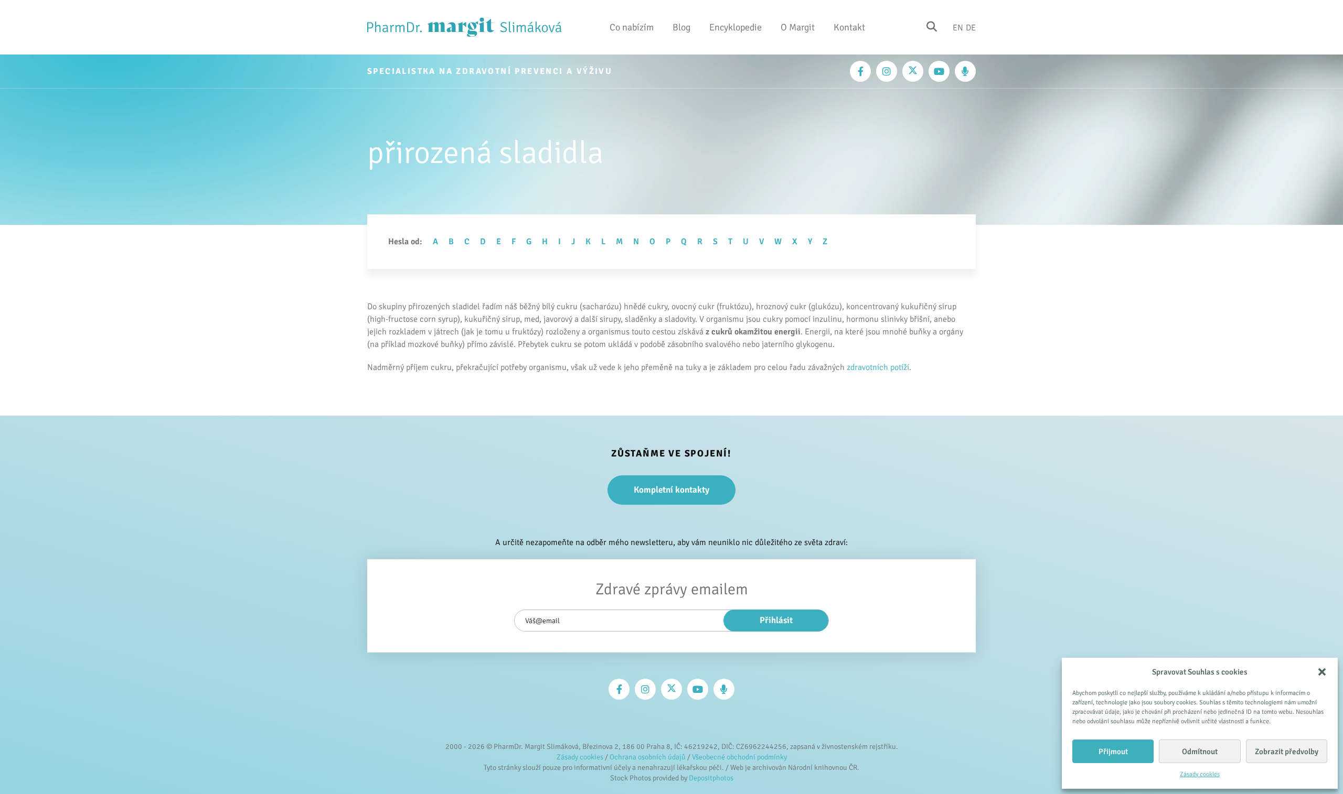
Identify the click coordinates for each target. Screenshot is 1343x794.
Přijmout (1113, 751)
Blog (681, 27)
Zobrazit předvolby (1286, 751)
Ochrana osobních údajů (648, 757)
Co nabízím (632, 27)
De (971, 27)
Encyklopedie (735, 27)
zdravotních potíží (878, 367)
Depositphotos (711, 778)
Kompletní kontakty (671, 489)
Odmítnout (1200, 751)
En (958, 27)
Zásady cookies (1200, 774)
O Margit (798, 27)
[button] (1322, 672)
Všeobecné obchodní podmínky (739, 757)
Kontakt (849, 27)
